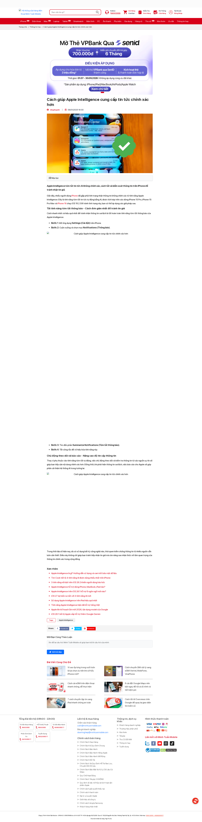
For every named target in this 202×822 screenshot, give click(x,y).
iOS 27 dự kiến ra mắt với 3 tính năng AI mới (71, 596)
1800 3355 (149, 815)
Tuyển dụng (43, 735)
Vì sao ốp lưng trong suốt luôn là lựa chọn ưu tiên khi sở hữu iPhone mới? (81, 670)
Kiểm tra (147, 12)
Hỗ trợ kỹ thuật (42, 726)
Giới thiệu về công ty (88, 799)
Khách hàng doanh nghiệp (129, 725)
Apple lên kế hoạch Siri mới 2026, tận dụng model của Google (79, 609)
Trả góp (122, 736)
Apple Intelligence (66, 620)
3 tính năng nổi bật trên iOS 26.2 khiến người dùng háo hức (78, 582)
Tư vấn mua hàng (26, 726)
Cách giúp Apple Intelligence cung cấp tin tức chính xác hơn (67, 27)
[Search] (97, 12)
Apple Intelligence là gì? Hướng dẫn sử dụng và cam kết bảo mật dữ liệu (84, 573)
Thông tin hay (35, 27)
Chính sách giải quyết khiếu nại (92, 789)
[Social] (153, 743)
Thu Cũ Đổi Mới (125, 739)
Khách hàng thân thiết (89, 807)
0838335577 (159, 815)
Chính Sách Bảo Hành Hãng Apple (93, 753)
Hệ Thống (162, 12)
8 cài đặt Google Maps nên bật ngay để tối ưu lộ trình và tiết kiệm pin (138, 686)
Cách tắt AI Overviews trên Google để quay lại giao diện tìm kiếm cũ (138, 702)
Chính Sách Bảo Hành (89, 749)
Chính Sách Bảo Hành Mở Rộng (92, 756)
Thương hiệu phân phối (128, 729)
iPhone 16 (62, 203)
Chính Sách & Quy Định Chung (92, 746)
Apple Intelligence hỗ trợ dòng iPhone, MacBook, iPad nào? (78, 587)
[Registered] (152, 750)
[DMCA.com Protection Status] (168, 750)
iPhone (74, 195)
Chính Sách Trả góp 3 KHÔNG (92, 779)
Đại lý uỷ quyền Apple (88, 796)
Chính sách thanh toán (89, 792)
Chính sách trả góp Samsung (91, 803)
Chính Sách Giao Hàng (89, 742)
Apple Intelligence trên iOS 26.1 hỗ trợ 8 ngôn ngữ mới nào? (78, 591)
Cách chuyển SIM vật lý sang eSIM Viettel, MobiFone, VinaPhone (138, 670)
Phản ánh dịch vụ (26, 736)
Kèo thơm (123, 732)
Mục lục (55, 178)
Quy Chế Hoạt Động (88, 775)
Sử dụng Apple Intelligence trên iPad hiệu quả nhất (74, 600)
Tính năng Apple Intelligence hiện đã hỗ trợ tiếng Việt (75, 605)
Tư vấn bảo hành (59, 726)
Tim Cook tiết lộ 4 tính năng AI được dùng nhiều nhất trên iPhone (80, 577)
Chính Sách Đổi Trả (87, 760)
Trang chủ (23, 27)
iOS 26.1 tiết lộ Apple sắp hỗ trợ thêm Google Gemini (75, 614)
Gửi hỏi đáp (57, 652)
